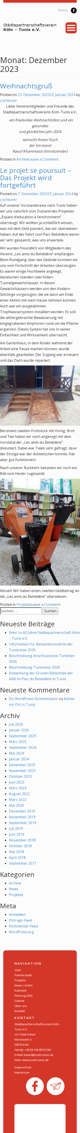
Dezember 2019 (22, 811)
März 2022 (17, 799)
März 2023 (17, 788)
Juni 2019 (16, 834)
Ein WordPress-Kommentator (33, 698)
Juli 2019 (16, 828)
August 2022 (19, 793)
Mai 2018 (16, 851)
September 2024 (22, 747)
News (13, 888)
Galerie (19, 1001)
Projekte (23, 604)
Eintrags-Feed (20, 920)
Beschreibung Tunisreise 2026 (34, 667)
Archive (22, 159)
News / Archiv (23, 985)
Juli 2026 (16, 724)
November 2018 (22, 840)
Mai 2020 (16, 805)
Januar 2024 (19, 759)
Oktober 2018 (20, 845)
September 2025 (22, 735)
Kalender (20, 990)
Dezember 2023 (22, 764)
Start (17, 970)
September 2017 (22, 863)
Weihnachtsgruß (26, 85)
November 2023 (22, 770)
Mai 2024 (16, 753)
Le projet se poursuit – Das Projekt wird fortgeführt (35, 178)
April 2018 (17, 857)
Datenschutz (23, 1067)
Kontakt (19, 1011)
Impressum (22, 1072)
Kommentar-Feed (23, 926)
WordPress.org (21, 931)
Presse (63, 10)
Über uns (20, 1006)
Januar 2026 (19, 730)
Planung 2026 (23, 996)
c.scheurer (8, 100)
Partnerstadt (23, 975)
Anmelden (17, 914)
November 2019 (22, 817)
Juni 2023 (16, 782)
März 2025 (17, 741)
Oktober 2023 (20, 776)
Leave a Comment (43, 159)
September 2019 (22, 822)
